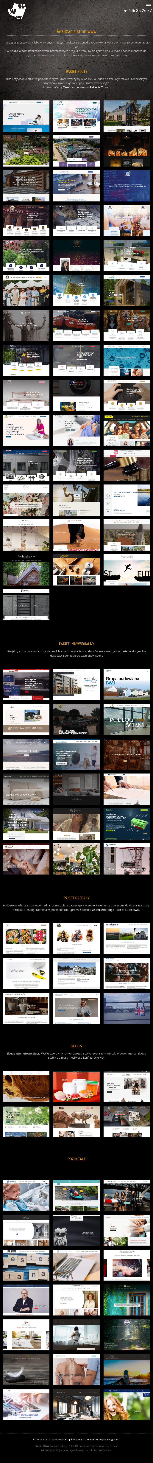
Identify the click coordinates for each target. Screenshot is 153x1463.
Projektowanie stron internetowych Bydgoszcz (92, 1439)
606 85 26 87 (140, 10)
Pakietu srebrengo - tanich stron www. (115, 909)
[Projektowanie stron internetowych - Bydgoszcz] (16, 18)
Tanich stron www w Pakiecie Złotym (86, 87)
